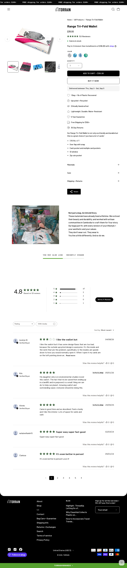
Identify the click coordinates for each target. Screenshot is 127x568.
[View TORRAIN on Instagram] (9, 549)
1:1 (38, 510)
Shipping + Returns (74, 181)
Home (69, 20)
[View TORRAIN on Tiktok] (15, 549)
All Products (79, 20)
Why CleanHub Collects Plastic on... (76, 513)
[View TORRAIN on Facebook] (21, 549)
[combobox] (23, 324)
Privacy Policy (43, 540)
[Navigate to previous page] (45, 478)
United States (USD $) (62, 550)
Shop (39, 505)
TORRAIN (66, 555)
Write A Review (104, 299)
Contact (40, 514)
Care (69, 173)
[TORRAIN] (63, 9)
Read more (70, 355)
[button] (63, 565)
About (39, 501)
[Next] (59, 39)
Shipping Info (42, 522)
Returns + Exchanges (46, 527)
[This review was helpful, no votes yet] (107, 363)
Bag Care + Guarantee (46, 518)
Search (40, 531)
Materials (71, 165)
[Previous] (7, 39)
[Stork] (75, 55)
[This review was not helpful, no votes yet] (111, 363)
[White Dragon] (80, 55)
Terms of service (44, 535)
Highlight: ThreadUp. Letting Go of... (75, 507)
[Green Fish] (86, 55)
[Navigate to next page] (81, 478)
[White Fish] (69, 55)
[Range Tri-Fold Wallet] (13, 66)
